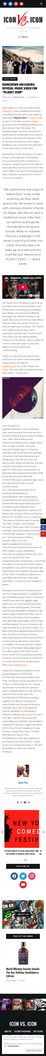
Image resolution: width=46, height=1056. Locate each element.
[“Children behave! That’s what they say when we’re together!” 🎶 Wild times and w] (29, 1004)
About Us (7, 1031)
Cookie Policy (13, 1046)
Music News (10, 79)
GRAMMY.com (9, 366)
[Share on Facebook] (43, 527)
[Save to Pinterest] (43, 534)
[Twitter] (21, 802)
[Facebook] (17, 802)
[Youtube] (25, 802)
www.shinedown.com (16, 665)
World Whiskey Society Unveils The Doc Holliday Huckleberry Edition (23, 972)
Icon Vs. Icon (23, 1023)
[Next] (43, 832)
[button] (23, 37)
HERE (5, 369)
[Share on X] (43, 521)
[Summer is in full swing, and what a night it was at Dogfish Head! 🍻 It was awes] (17, 1004)
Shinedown (7, 111)
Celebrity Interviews (22, 1031)
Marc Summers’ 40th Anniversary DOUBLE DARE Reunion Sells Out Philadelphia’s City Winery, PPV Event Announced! (23, 854)
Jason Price (18, 97)
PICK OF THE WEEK (23, 936)
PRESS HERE (36, 118)
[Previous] (2, 832)
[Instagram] (28, 802)
